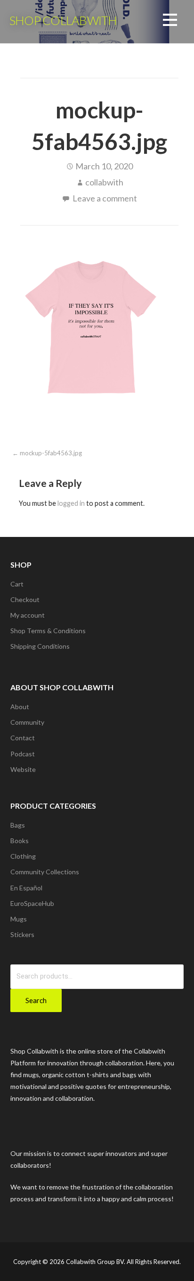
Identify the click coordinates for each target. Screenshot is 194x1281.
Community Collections (44, 872)
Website (23, 769)
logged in (71, 503)
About (19, 707)
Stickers (22, 934)
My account (27, 615)
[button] (170, 21)
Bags (17, 825)
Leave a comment (105, 198)
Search (36, 1000)
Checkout (25, 599)
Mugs (18, 919)
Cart (17, 584)
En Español (26, 888)
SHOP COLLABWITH (63, 20)
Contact (22, 738)
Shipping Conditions (40, 646)
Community (27, 722)
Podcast (22, 754)
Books (19, 841)
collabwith (104, 182)
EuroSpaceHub (32, 903)
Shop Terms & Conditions (48, 631)
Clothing (23, 856)
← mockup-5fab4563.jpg (47, 453)
